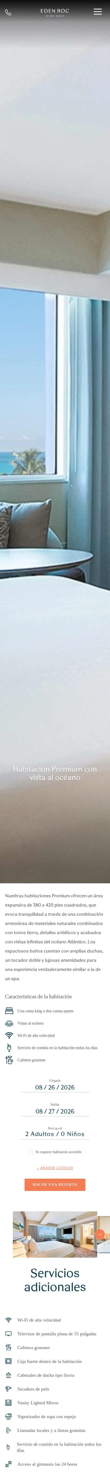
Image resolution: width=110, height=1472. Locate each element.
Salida (55, 1104)
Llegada (55, 1080)
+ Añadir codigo (55, 1168)
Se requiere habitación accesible (59, 1152)
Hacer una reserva (55, 1185)
